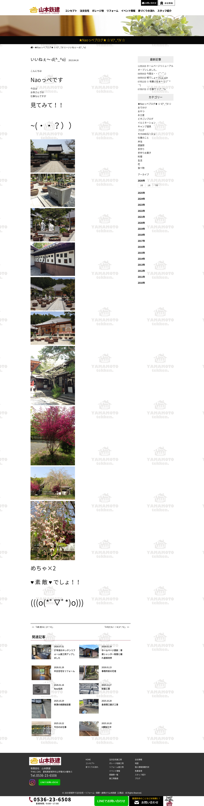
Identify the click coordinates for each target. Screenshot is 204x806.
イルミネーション (147, 123)
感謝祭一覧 (113, 775)
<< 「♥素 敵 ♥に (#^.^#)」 (43, 627)
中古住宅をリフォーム (64, 671)
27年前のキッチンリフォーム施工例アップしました (64, 654)
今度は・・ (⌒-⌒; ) (156, 73)
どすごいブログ (145, 119)
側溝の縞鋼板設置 (62, 705)
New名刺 (58, 689)
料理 (140, 156)
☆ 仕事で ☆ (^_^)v (156, 89)
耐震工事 (106, 689)
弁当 (140, 141)
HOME (88, 759)
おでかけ (142, 107)
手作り (141, 149)
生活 (140, 160)
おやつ (141, 111)
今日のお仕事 (60, 727)
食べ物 (141, 168)
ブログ (141, 130)
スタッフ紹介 (164, 11)
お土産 (141, 115)
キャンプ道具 (144, 126)
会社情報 (138, 759)
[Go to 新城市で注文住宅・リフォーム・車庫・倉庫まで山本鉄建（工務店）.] (32, 47)
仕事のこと (143, 138)
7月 (156, 185)
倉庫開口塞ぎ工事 (110, 705)
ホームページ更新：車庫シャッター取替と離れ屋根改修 (112, 654)
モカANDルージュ (147, 134)
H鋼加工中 (106, 727)
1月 (141, 185)
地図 (136, 763)
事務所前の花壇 (109, 671)
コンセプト (71, 11)
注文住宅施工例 (115, 759)
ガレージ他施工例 (116, 763)
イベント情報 (128, 11)
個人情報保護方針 (142, 767)
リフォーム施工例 (116, 767)
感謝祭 (141, 145)
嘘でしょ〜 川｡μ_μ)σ (157, 77)
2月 (149, 185)
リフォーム (112, 11)
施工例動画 (113, 778)
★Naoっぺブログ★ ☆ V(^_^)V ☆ (154, 104)
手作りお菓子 (144, 153)
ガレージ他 (98, 11)
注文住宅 (84, 11)
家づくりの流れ (146, 11)
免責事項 (138, 771)
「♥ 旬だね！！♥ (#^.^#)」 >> (116, 627)
